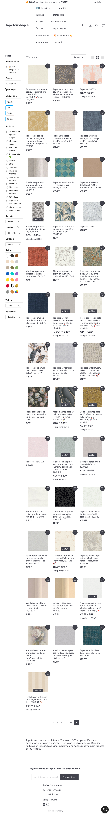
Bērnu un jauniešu (13, 149)
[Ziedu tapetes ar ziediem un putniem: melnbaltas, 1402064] (65, 264)
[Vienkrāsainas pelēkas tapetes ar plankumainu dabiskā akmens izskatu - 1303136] (65, 459)
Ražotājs (11, 311)
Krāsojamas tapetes (14, 178)
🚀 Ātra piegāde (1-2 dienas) (14, 69)
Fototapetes (58, 14)
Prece (9, 78)
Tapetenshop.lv (17, 25)
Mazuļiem (13, 183)
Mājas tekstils (59, 28)
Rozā (17, 280)
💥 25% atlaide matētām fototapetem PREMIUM (47, 2)
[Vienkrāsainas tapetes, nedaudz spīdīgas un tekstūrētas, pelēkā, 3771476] (65, 644)
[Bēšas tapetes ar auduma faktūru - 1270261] (92, 456)
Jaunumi (57, 42)
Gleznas (40, 14)
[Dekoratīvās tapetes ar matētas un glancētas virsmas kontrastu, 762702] (65, 506)
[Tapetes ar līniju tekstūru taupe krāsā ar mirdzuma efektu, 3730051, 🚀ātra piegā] (65, 315)
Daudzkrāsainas (17, 292)
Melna (12, 255)
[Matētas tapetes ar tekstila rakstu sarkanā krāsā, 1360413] (38, 264)
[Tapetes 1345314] (92, 81)
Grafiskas (13, 167)
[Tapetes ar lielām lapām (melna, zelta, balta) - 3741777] (38, 361)
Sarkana (8, 286)
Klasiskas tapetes (13, 172)
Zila (8, 274)
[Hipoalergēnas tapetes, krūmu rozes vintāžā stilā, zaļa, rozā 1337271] (38, 406)
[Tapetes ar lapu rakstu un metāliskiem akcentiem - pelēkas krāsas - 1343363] (65, 83)
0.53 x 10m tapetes (12, 233)
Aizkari (39, 21)
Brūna (17, 255)
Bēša (8, 262)
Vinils (9, 107)
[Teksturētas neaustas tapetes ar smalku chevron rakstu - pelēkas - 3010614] (38, 550)
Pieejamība (12, 61)
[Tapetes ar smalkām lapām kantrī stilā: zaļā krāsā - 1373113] (92, 505)
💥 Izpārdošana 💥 (63, 35)
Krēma (12, 262)
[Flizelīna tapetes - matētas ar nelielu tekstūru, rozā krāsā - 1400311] (65, 130)
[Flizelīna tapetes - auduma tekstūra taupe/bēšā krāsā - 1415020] (38, 176)
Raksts (10, 216)
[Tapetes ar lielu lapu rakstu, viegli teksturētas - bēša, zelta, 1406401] (92, 550)
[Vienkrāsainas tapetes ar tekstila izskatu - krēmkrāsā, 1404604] (38, 597)
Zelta (17, 286)
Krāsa (9, 250)
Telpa (9, 300)
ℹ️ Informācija (43, 8)
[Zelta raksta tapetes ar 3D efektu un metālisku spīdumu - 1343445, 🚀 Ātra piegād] (92, 409)
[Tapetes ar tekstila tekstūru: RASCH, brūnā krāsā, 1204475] (92, 175)
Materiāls (11, 96)
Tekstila (10, 119)
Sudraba (8, 292)
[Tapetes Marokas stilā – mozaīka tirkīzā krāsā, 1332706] (65, 175)
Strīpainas (13, 197)
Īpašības (11, 89)
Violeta (17, 274)
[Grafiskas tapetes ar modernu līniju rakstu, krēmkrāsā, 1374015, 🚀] (65, 552)
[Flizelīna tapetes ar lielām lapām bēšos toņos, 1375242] (38, 221)
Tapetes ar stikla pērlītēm (15, 202)
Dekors (12, 160)
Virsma (10, 238)
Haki (12, 268)
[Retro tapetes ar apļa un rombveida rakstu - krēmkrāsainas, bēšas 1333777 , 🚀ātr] (92, 315)
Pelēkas (17, 262)
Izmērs (9, 227)
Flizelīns (10, 102)
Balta (8, 255)
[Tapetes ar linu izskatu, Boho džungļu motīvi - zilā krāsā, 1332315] (92, 130)
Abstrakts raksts (13, 142)
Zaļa (17, 268)
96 (71, 722)
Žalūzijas (40, 28)
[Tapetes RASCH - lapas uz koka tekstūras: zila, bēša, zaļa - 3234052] (65, 220)
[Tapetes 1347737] (92, 216)
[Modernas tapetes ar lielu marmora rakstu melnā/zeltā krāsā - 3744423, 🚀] (65, 408)
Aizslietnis (41, 35)
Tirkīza (12, 274)
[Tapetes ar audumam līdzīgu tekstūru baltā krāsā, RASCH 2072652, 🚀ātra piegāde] (38, 84)
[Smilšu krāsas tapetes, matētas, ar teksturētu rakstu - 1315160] (65, 597)
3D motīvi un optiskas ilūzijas (14, 134)
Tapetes (62, 8)
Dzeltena (8, 280)
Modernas (13, 187)
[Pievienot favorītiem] (47, 66)
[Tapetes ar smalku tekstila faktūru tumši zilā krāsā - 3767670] (38, 311)
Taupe (8, 268)
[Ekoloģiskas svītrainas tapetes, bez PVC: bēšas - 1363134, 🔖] (38, 691)
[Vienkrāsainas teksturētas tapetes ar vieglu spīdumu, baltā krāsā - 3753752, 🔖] (92, 599)
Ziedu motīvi (14, 210)
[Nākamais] (76, 722)
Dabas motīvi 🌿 (14, 155)
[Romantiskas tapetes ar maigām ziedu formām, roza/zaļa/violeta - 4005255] (38, 646)
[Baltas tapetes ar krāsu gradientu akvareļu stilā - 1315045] (38, 505)
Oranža (12, 280)
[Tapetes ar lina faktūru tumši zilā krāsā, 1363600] (92, 643)
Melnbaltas (12, 286)
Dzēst (18, 227)
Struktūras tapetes (13, 192)
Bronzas (12, 292)
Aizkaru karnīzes (58, 21)
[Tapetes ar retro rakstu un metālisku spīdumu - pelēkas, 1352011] (65, 362)
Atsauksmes (42, 42)
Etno (11, 164)
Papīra (9, 113)
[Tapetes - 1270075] (38, 452)
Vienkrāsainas (15, 207)
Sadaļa (10, 126)
